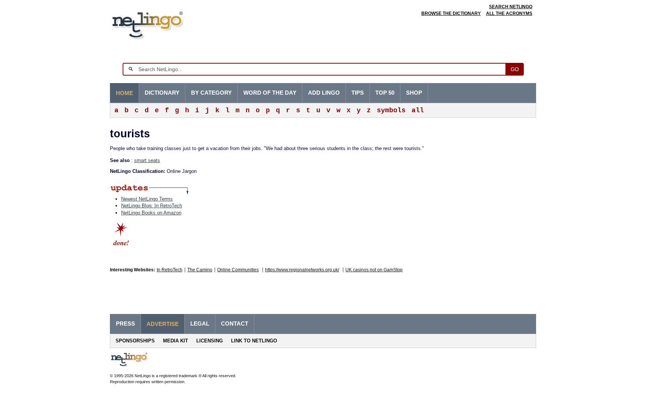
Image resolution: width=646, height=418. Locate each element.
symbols (391, 110)
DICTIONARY (162, 93)
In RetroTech (169, 269)
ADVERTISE (163, 324)
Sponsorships (135, 341)
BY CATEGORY (211, 93)
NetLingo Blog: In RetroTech (151, 205)
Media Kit (175, 341)
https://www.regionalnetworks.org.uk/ (302, 269)
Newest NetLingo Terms (147, 199)
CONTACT (234, 324)
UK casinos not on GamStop (374, 269)
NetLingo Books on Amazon (151, 213)
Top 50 (384, 93)
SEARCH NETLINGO (510, 6)
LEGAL (199, 324)
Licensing (209, 341)
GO (515, 69)
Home (124, 93)
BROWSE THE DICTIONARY (451, 13)
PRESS (125, 324)
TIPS (357, 93)
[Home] (159, 24)
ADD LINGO (324, 93)
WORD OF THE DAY (269, 93)
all (418, 110)
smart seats (147, 160)
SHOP (414, 93)
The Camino (199, 269)
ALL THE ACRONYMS (509, 13)
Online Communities (238, 269)
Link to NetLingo (254, 341)
